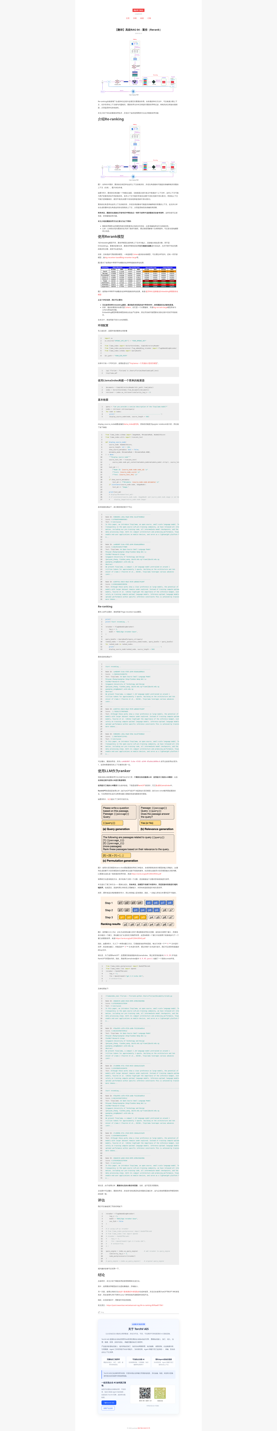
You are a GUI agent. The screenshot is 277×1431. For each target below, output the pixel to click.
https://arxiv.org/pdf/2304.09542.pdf (146, 874)
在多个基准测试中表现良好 (129, 1291)
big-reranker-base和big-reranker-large (121, 257)
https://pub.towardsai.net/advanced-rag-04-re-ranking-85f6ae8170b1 (135, 1305)
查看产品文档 (108, 1408)
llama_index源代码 (131, 424)
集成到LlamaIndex (163, 785)
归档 (135, 18)
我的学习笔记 (138, 10)
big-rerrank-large (160, 307)
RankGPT (141, 785)
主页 (128, 18)
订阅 (149, 18)
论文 (109, 799)
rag (103, 1312)
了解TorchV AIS (109, 1403)
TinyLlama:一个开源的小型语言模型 (143, 363)
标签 (142, 18)
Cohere (135, 254)
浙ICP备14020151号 (144, 1428)
